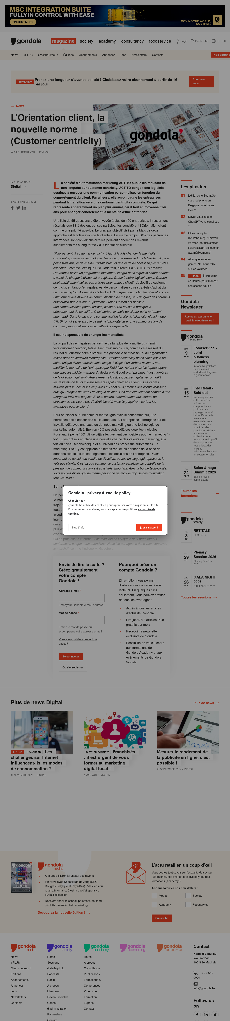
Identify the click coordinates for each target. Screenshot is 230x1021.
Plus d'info (78, 527)
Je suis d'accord (149, 527)
